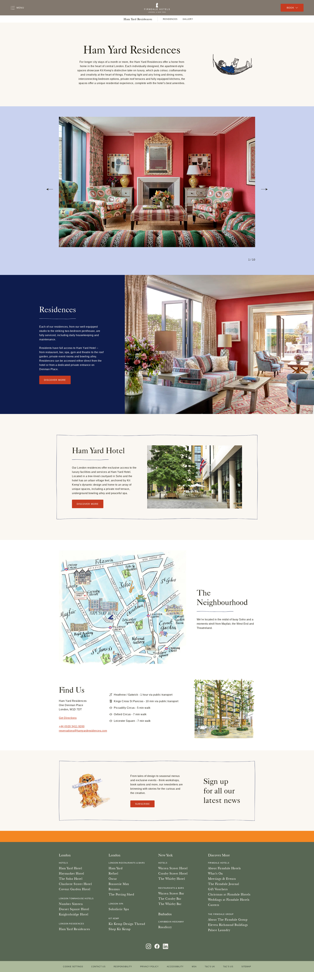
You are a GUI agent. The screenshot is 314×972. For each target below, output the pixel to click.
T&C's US (228, 966)
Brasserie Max (119, 884)
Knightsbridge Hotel (73, 914)
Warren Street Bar (171, 893)
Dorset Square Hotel (74, 909)
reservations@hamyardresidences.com (83, 730)
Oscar (113, 879)
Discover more (55, 380)
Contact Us (98, 966)
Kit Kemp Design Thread (127, 924)
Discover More (88, 504)
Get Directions (68, 718)
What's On (215, 873)
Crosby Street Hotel (173, 873)
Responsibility (123, 966)
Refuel (113, 873)
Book (290, 7)
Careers (213, 905)
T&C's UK (210, 966)
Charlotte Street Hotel (75, 884)
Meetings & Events (222, 879)
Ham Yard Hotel (70, 868)
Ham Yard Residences (138, 19)
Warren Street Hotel (173, 868)
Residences (170, 19)
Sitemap (246, 966)
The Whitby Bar (169, 904)
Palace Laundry (219, 930)
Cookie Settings (73, 967)
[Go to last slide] (49, 189)
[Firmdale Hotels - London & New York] (157, 8)
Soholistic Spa (119, 909)
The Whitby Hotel (171, 879)
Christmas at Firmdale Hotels (229, 894)
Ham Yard (115, 868)
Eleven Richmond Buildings (228, 925)
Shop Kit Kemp (120, 929)
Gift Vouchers (218, 889)
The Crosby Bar (169, 899)
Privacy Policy (149, 966)
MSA (194, 966)
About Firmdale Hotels (224, 868)
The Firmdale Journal (223, 884)
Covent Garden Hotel (74, 889)
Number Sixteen (71, 904)
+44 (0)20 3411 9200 (72, 726)
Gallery (188, 19)
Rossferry (165, 927)
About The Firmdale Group (227, 919)
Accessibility (175, 966)
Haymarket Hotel (71, 873)
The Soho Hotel (70, 879)
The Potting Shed (121, 894)
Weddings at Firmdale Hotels (229, 900)
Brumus (114, 889)
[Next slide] (264, 189)
